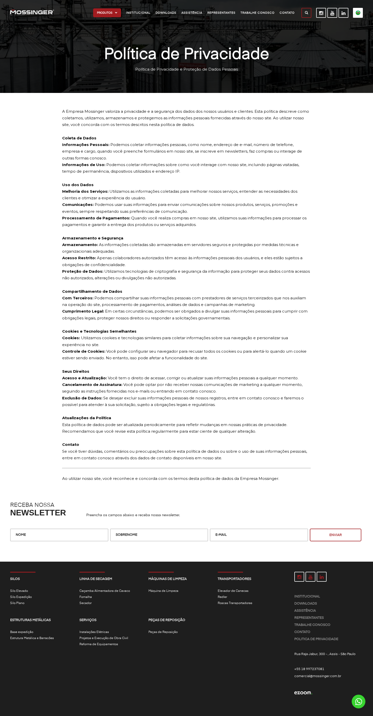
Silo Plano (17, 603)
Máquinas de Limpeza (167, 579)
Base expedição (21, 632)
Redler (222, 597)
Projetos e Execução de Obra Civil (103, 638)
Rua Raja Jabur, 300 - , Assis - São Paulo (324, 654)
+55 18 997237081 (309, 669)
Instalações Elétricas (94, 632)
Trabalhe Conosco (312, 625)
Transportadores (234, 579)
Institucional (307, 596)
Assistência (305, 610)
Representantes (309, 618)
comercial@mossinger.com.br (317, 676)
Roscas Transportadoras (235, 603)
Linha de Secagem (95, 579)
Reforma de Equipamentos (98, 644)
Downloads (305, 603)
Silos (15, 579)
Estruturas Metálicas (30, 620)
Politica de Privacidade (316, 639)
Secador (85, 603)
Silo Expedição (21, 597)
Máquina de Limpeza (163, 591)
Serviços (87, 620)
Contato (302, 632)
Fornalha (85, 597)
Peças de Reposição (166, 620)
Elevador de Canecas (233, 591)
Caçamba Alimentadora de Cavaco (104, 591)
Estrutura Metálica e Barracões (32, 638)
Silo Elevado (19, 591)
